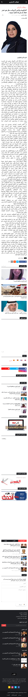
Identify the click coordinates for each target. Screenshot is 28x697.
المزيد (10, 360)
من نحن (19, 695)
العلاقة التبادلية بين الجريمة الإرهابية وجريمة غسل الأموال (11, 404)
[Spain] (13, 360)
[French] (21, 360)
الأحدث (14, 540)
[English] (25, 360)
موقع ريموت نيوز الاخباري (22, 618)
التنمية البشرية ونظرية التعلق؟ (14, 409)
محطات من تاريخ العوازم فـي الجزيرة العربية (11, 658)
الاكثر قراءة (22, 540)
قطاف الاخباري (14, 2)
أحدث (25, 351)
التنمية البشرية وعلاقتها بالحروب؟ (20, 281)
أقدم (3, 351)
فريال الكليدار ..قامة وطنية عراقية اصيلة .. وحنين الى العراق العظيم (11, 545)
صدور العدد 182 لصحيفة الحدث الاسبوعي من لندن (11, 644)
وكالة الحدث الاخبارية (23, 612)
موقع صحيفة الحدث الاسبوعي (21, 616)
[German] (17, 360)
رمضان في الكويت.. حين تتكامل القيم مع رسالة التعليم (16, 313)
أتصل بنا (8, 695)
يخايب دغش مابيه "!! (16, 664)
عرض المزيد (3, 266)
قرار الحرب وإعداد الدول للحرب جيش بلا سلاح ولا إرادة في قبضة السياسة (15, 297)
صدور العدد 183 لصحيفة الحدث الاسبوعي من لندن (11, 638)
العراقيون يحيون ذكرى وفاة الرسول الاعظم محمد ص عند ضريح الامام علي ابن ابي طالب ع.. (11, 551)
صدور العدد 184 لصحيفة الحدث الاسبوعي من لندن (11, 568)
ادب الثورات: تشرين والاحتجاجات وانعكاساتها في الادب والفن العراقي (11, 563)
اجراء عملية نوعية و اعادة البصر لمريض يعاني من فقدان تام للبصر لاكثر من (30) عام (11, 557)
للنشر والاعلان (14, 695)
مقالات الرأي (21, 7)
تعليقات (5, 540)
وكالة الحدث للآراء (23, 614)
